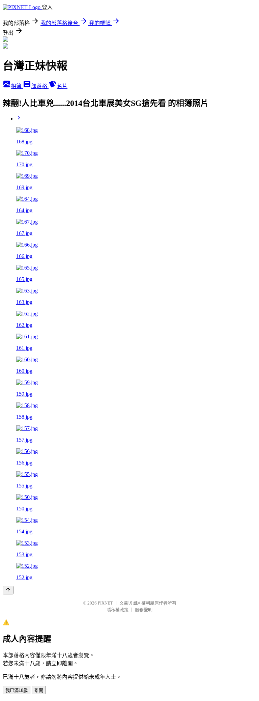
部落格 (40, 86)
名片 (62, 86)
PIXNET (105, 603)
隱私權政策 (117, 609)
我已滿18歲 (16, 690)
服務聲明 (143, 609)
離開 (38, 690)
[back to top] (8, 590)
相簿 (17, 86)
